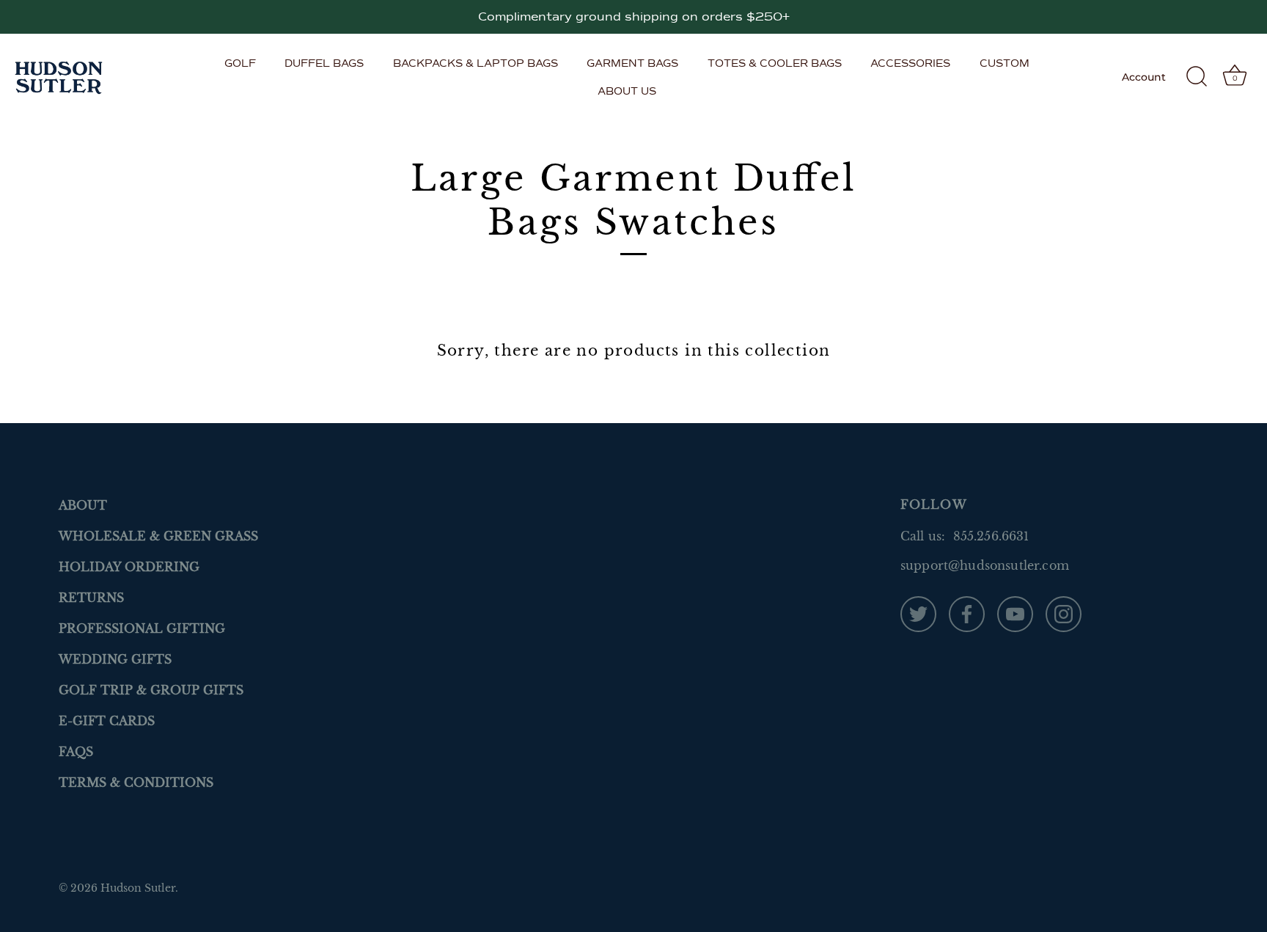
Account (1144, 77)
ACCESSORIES (910, 63)
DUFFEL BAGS (324, 63)
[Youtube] (1015, 613)
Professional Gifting (142, 628)
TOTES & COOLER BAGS (775, 63)
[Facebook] (967, 613)
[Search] (1196, 77)
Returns (91, 597)
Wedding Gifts (115, 659)
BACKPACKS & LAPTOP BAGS (475, 63)
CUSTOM (1004, 63)
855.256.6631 (991, 536)
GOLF (240, 63)
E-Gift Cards (107, 720)
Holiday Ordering (129, 566)
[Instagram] (1063, 613)
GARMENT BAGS (632, 63)
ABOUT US (627, 91)
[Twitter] (918, 613)
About (83, 505)
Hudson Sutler (137, 888)
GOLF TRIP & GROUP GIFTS (151, 690)
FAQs (76, 751)
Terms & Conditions (136, 782)
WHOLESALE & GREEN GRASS (158, 536)
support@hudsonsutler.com (984, 565)
